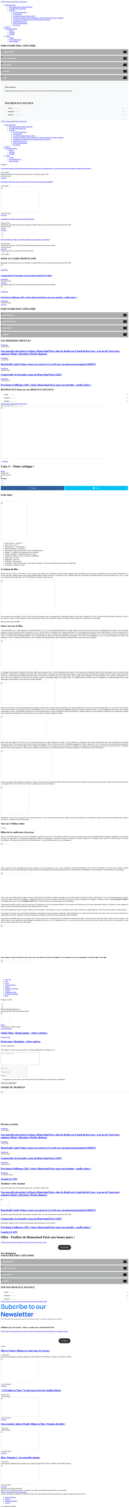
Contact (7, 36)
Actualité (12, 34)
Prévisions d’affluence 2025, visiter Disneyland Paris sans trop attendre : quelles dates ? (25, 239)
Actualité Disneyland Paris (17, 9)
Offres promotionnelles (20, 23)
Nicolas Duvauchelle (11, 994)
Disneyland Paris (10, 5)
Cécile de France (10, 985)
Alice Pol (8, 979)
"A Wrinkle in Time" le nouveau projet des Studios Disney (31, 1390)
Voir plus (4, 178)
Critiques (12, 32)
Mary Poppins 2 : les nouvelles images (20, 1457)
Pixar (6, 996)
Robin (3, 1025)
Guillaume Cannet (10, 992)
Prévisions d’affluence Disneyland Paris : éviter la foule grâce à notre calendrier (38, 18)
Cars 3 (7, 983)
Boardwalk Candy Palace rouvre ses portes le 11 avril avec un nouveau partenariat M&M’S (27, 182)
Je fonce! (64, 1341)
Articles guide (17, 14)
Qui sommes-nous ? (15, 39)
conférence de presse (11, 988)
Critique (7, 990)
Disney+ (11, 30)
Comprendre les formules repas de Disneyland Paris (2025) (31, 19)
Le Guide (12, 10)
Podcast (7, 27)
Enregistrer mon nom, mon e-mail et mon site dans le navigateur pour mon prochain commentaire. (34, 1079)
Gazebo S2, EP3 (9, 1179)
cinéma (7, 987)
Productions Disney (11, 29)
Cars (6, 981)
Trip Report (16, 25)
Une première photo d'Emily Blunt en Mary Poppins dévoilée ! (33, 1424)
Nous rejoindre (13, 41)
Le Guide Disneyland (20, 12)
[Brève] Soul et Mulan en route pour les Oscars (25, 1350)
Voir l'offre (65, 1247)
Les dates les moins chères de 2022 (24, 16)
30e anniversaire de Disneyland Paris (20, 7)
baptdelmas (4, 270)
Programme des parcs (20, 21)
